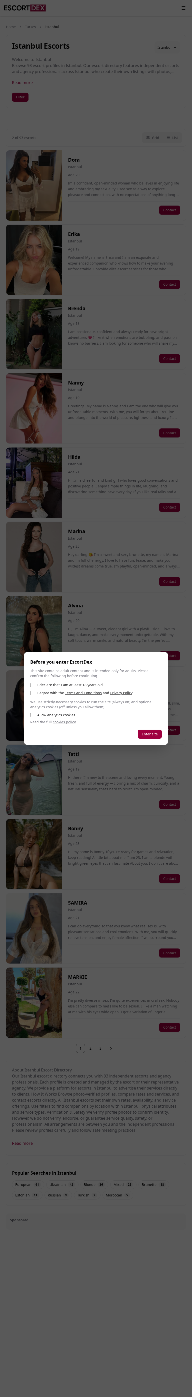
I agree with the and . (85, 692)
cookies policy (64, 722)
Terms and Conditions (83, 692)
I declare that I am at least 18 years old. (70, 684)
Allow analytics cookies (56, 715)
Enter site (150, 734)
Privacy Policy (121, 692)
